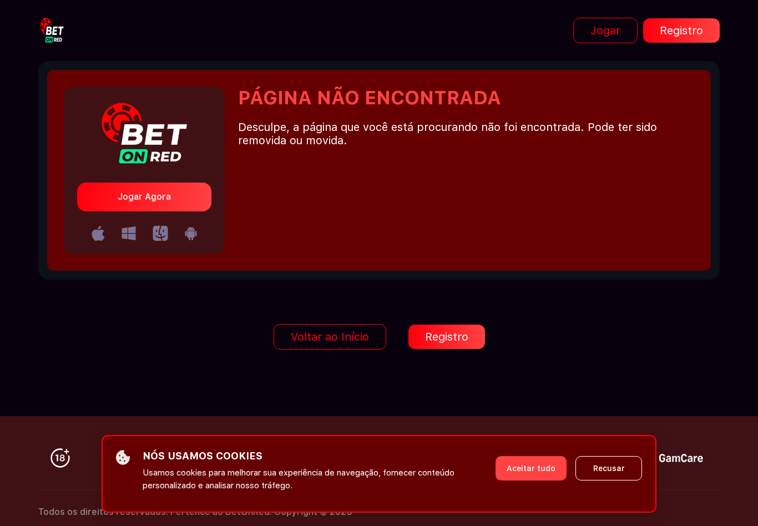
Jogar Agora (144, 196)
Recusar (609, 468)
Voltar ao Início (330, 336)
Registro (681, 30)
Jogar (605, 30)
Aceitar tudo (531, 468)
